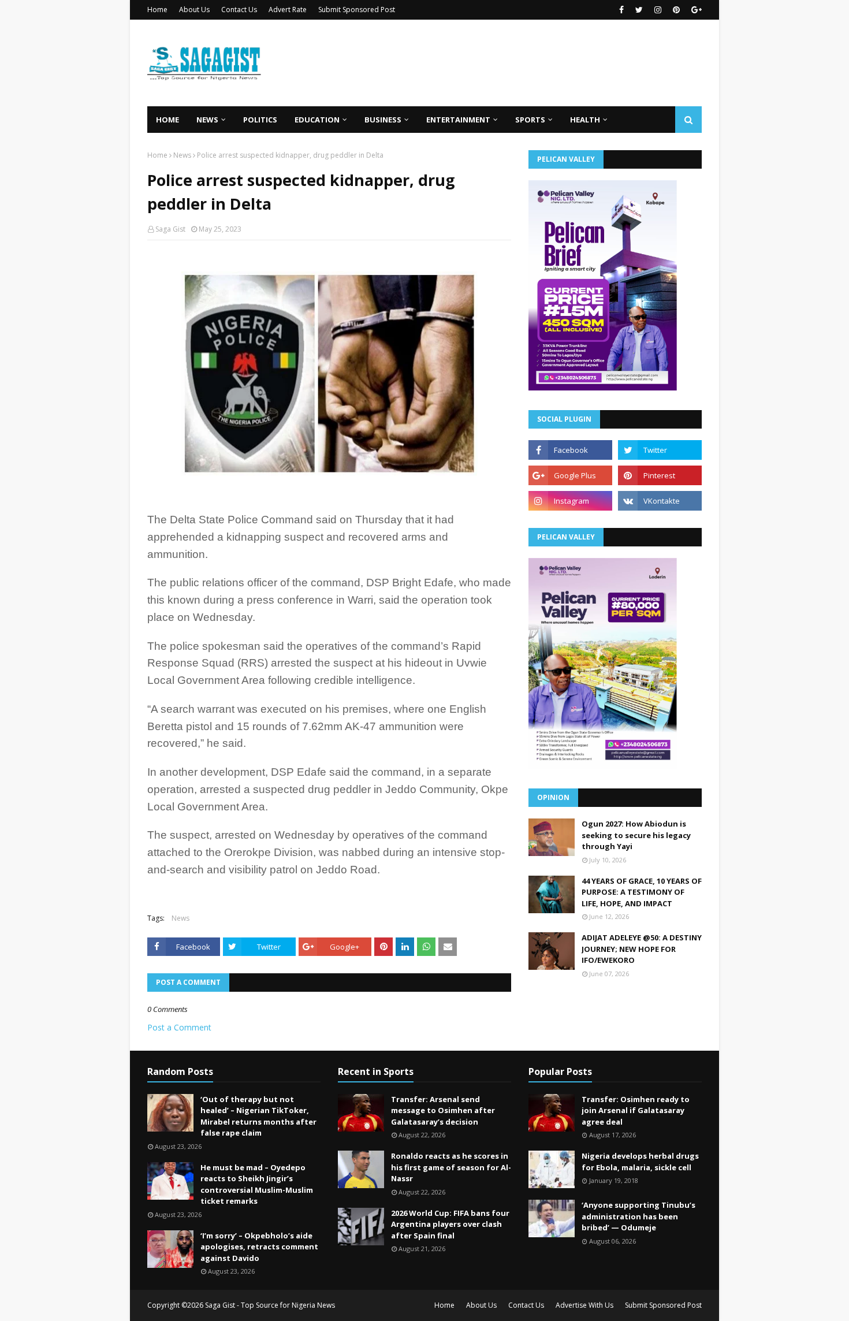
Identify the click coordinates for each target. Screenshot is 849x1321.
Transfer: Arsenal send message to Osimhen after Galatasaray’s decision (443, 1110)
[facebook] (621, 10)
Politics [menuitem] (260, 119)
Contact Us (239, 9)
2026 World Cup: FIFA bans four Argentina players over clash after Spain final (450, 1224)
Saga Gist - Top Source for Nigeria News (270, 1305)
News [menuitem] (207, 119)
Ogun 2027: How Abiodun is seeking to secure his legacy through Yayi (636, 834)
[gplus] (695, 10)
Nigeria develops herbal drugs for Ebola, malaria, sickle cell (640, 1162)
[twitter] (639, 10)
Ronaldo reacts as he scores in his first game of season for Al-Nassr (451, 1167)
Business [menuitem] (382, 119)
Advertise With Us (584, 1305)
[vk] (660, 501)
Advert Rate (288, 9)
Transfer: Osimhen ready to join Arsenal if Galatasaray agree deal (636, 1110)
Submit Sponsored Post (356, 9)
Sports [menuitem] (530, 119)
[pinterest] (676, 10)
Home (157, 9)
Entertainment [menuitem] (458, 119)
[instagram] (657, 10)
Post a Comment (179, 1027)
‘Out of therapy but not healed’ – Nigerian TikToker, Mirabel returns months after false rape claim (258, 1116)
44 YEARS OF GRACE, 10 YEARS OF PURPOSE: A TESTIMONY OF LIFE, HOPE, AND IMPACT (642, 892)
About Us (194, 9)
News (182, 155)
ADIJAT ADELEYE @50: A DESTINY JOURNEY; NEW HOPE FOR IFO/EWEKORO (642, 948)
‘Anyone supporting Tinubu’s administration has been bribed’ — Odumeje (638, 1216)
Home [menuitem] (167, 119)
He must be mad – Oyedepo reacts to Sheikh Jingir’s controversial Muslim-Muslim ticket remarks (256, 1184)
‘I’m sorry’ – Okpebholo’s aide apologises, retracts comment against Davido (259, 1246)
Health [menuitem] (585, 119)
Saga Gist (170, 229)
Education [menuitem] (317, 119)
